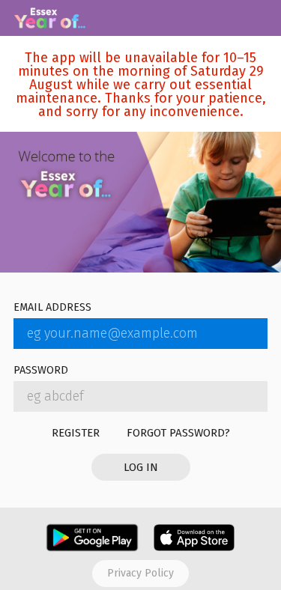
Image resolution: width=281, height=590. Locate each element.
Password (40, 371)
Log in (141, 467)
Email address (52, 308)
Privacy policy (140, 573)
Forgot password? (178, 433)
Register (76, 433)
